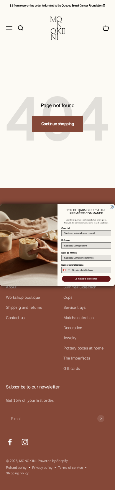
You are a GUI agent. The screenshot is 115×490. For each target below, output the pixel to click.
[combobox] (66, 270)
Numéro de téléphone (72, 265)
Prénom (65, 240)
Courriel (65, 228)
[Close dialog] (112, 207)
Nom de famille (69, 252)
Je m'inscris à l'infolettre (86, 279)
